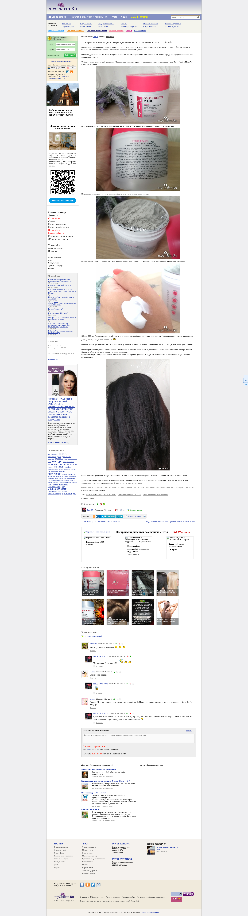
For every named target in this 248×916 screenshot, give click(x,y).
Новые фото (54, 230)
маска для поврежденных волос (155, 495)
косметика (52, 464)
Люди (124, 17)
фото (74, 493)
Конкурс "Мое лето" (55, 309)
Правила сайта (128, 897)
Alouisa (92, 699)
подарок (58, 476)
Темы (85, 844)
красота (62, 464)
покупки (65, 476)
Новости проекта (116, 31)
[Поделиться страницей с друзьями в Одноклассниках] (94, 516)
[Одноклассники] (88, 885)
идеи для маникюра (70, 459)
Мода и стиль (104, 26)
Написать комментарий (93, 636)
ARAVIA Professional (94, 495)
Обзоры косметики (56, 31)
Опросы (51, 268)
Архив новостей (54, 257)
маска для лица (53, 469)
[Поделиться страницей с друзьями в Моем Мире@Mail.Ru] (99, 516)
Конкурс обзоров (56, 233)
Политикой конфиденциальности (58, 77)
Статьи (129, 31)
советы (74, 482)
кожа (49, 462)
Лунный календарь (55, 266)
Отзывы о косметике (75, 31)
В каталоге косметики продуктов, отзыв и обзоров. (121, 849)
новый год (67, 469)
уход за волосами (57, 489)
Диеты (50, 260)
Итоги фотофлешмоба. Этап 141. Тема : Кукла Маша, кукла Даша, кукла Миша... (62, 291)
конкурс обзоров (68, 462)
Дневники (53, 215)
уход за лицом (63, 491)
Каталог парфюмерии (58, 227)
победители (72, 474)
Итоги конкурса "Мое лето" (58, 313)
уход (63, 487)
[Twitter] (93, 885)
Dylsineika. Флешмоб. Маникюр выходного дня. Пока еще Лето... (60, 280)
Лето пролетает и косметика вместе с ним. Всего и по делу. (62, 318)
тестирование (63, 484)
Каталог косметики (57, 224)
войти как (97, 753)
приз (56, 478)
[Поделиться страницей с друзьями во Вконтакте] (97, 516)
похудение (72, 476)
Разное (91, 498)
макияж (50, 467)
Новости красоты (150, 24)
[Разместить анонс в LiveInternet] (109, 516)
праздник (51, 478)
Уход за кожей (86, 24)
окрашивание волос (57, 471)
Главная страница (57, 212)
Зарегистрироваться (94, 746)
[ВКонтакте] (82, 885)
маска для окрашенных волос (129, 495)
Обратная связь (97, 897)
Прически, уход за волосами (93, 859)
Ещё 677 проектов (181, 532)
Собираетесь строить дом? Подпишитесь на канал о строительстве (61, 112)
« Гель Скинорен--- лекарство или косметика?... (101, 522)
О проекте (84, 897)
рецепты (56, 482)
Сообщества (54, 218)
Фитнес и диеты (172, 26)
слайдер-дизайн (65, 482)
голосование (52, 457)
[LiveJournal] (98, 885)
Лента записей (59, 17)
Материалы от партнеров (60, 236)
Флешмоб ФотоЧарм (54, 493)
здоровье (59, 459)
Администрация (56, 248)
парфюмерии (101, 17)
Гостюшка (93, 644)
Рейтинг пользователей (63, 856)
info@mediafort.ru (134, 901)
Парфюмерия (68, 26)
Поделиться (53, 359)
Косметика (66, 24)
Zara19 (95, 37)
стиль (50, 484)
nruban (92, 672)
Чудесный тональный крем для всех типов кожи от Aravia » (171, 522)
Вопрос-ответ (140, 31)
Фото (114, 17)
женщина (51, 459)
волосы (63, 454)
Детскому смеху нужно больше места (62, 127)
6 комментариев (136, 510)
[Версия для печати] (145, 517)
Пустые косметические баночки (58, 480)
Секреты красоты (150, 26)
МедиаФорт (70, 901)
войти (89, 749)
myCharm (58, 844)
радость (72, 480)
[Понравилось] (122, 644)
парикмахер (54, 474)
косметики (87, 17)
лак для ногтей (72, 464)
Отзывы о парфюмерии (97, 31)
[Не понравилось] (119, 644)
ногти (73, 469)
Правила (52, 251)
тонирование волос (54, 487)
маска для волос (109, 495)
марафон (68, 467)
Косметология (86, 26)
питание (64, 474)
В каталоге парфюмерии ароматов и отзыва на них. (122, 864)
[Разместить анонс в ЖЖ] (119, 516)
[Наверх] (245, 376)
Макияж (124, 24)
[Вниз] (245, 384)
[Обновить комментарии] (245, 380)
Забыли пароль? (53, 55)
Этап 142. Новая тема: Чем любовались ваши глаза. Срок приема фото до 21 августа (59, 325)
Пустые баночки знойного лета (59, 285)
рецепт (50, 482)
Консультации (53, 263)
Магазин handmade (140, 17)
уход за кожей (52, 491)
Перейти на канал (60, 200)
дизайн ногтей (66, 457)
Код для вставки (134, 516)
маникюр (58, 466)
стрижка (55, 484)
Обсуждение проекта (58, 239)
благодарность (52, 454)
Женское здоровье (173, 24)
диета (59, 457)
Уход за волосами (106, 24)
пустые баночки (69, 478)
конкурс (57, 461)
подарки (51, 476)
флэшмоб (67, 493)
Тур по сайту (54, 245)
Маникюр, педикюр (129, 26)
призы (61, 478)
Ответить (93, 651)
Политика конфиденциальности (151, 897)
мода (61, 469)
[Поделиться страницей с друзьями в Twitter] (102, 516)
